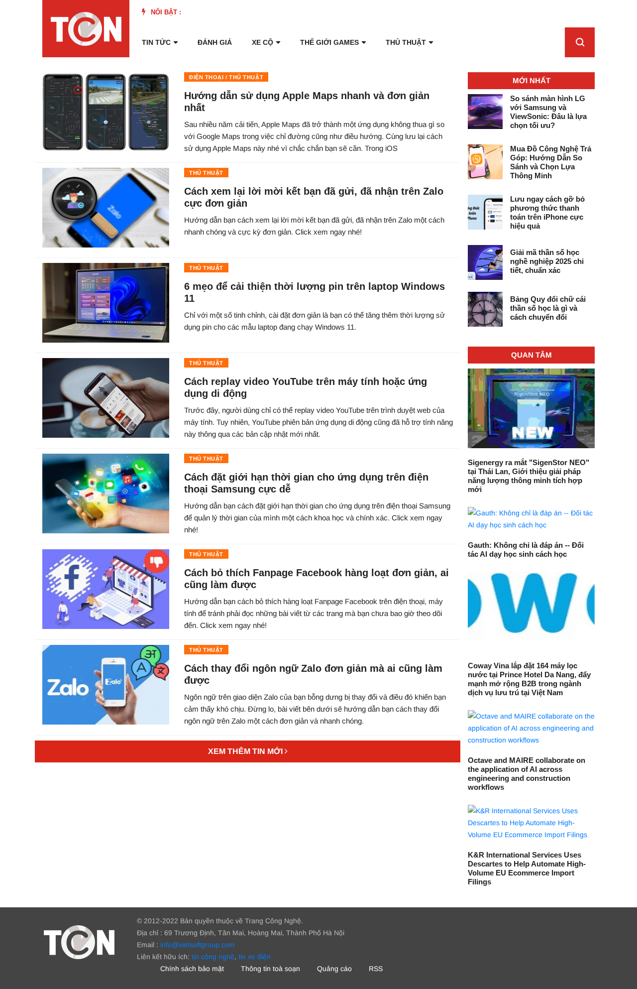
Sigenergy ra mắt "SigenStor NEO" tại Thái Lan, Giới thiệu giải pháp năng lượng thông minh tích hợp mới (528, 476)
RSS (376, 969)
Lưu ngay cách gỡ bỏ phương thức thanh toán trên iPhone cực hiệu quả (547, 212)
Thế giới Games (329, 42)
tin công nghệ (213, 957)
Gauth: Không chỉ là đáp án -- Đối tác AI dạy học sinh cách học (526, 549)
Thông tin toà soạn (270, 969)
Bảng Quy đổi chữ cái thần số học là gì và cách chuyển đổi (548, 308)
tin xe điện (254, 957)
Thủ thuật (406, 42)
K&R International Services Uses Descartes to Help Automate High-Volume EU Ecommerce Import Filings (527, 868)
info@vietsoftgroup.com (197, 945)
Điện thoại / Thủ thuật (226, 77)
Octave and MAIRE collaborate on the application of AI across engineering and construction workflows (526, 773)
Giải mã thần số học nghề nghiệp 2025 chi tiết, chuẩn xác (547, 261)
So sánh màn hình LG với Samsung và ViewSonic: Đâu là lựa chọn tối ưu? (548, 111)
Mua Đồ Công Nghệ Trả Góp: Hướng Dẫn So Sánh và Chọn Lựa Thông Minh (550, 162)
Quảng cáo (334, 969)
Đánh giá (215, 42)
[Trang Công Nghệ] (79, 942)
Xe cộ (262, 42)
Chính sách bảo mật (192, 969)
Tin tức (156, 42)
